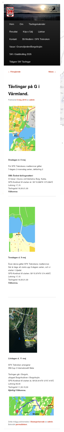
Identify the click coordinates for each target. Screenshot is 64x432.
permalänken (21, 424)
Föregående (14, 71)
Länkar (41, 31)
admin (32, 99)
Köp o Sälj (28, 31)
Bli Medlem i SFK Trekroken (36, 39)
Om (21, 24)
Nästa (52, 71)
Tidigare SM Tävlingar (20, 61)
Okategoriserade (37, 421)
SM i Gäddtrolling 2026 (20, 54)
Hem (11, 24)
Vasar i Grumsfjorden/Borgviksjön (25, 46)
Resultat (13, 31)
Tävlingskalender (37, 24)
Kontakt (13, 39)
